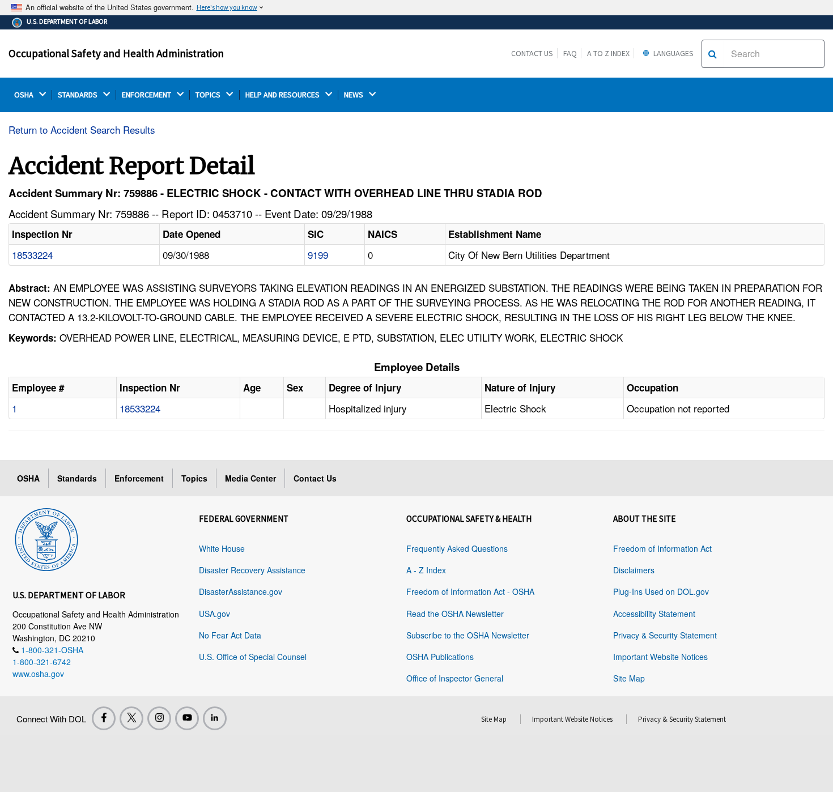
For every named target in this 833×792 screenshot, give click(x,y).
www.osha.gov (38, 673)
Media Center (250, 478)
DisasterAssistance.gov (240, 591)
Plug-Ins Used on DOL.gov (661, 591)
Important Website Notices (660, 656)
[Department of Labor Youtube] (187, 718)
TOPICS (209, 95)
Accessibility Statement (654, 613)
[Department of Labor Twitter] (131, 718)
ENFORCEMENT (147, 95)
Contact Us (532, 53)
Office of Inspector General (454, 678)
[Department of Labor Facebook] (104, 718)
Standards (77, 478)
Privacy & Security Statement (665, 635)
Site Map (629, 678)
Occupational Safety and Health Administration (116, 53)
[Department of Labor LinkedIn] (215, 718)
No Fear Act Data (230, 635)
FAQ (570, 53)
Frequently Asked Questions (457, 548)
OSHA (24, 95)
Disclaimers (633, 570)
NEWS (354, 95)
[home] (46, 537)
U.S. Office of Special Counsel (253, 656)
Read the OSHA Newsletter (455, 613)
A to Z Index (608, 53)
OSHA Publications (440, 656)
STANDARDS (78, 95)
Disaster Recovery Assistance (252, 570)
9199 (318, 255)
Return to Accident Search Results (81, 129)
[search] (713, 53)
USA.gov (214, 613)
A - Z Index (426, 570)
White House (222, 548)
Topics (194, 478)
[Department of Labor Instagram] (159, 718)
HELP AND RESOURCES (283, 95)
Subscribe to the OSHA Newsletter (467, 635)
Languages (673, 53)
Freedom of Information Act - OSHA (470, 591)
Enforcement (139, 478)
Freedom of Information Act (662, 548)
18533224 (32, 255)
